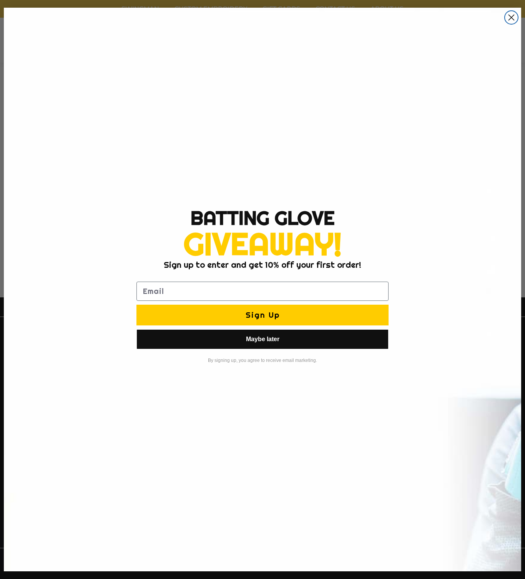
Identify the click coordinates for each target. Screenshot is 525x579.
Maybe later (262, 339)
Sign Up (263, 315)
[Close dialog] (511, 17)
